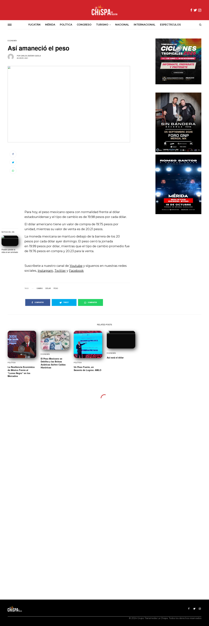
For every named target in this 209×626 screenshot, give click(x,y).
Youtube (76, 266)
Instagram (45, 270)
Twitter (60, 270)
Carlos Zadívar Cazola (31, 56)
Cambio (40, 288)
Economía (12, 40)
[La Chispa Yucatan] (104, 10)
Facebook (76, 270)
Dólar (48, 288)
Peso (56, 288)
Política (11, 362)
